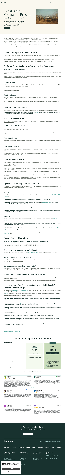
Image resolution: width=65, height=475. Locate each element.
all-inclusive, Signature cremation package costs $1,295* (25, 303)
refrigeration (36, 112)
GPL (8, 459)
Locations (40, 447)
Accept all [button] (11, 468)
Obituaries (21, 447)
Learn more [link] (8, 465)
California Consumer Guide (12, 459)
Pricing (28, 447)
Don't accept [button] (10, 471)
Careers (59, 447)
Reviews (47, 447)
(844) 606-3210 (57, 441)
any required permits (46, 202)
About (33, 447)
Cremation (6, 447)
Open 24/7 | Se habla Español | (47, 441)
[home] (4, 2)
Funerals (14, 447)
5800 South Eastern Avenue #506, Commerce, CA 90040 (10, 458)
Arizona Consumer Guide (49, 459)
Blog (53, 447)
